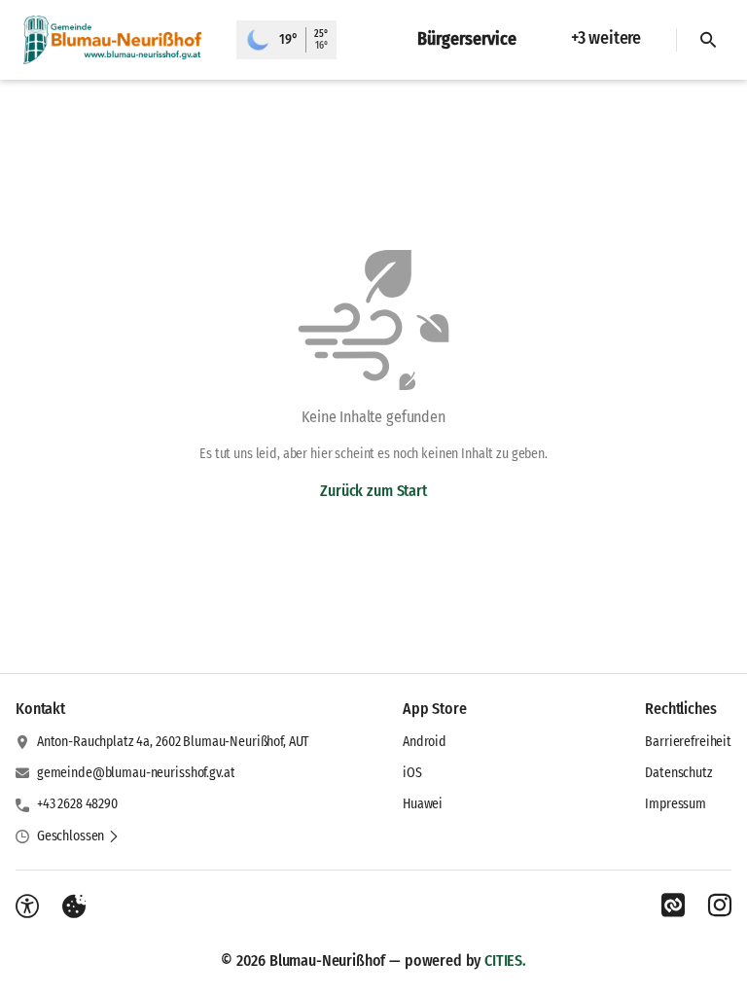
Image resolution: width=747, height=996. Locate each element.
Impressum (675, 804)
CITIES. (505, 960)
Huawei (423, 804)
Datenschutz (678, 773)
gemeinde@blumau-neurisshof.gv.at (136, 773)
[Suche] (708, 39)
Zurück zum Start (373, 490)
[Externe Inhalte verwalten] (74, 906)
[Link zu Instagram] (719, 905)
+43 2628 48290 (77, 804)
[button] (78, 836)
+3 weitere (606, 38)
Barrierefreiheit (688, 741)
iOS (412, 773)
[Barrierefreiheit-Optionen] (27, 906)
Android (424, 741)
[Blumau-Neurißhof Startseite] (118, 40)
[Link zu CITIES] (673, 905)
